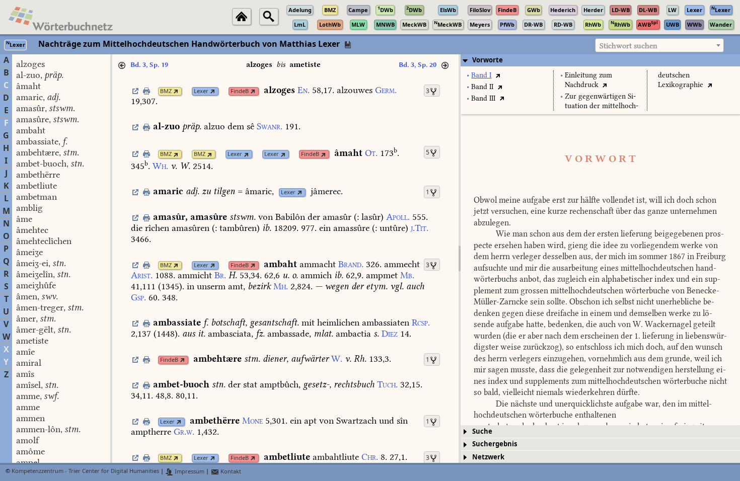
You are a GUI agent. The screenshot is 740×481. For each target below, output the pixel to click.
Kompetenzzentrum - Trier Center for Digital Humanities (85, 471)
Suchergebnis (494, 444)
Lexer (201, 91)
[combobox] (659, 45)
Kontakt (230, 471)
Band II (482, 87)
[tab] (600, 60)
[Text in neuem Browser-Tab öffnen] (497, 75)
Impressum (188, 471)
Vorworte (487, 60)
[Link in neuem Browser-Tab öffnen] (176, 91)
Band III (483, 98)
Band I (481, 75)
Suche (482, 431)
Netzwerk (488, 457)
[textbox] (659, 46)
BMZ (166, 91)
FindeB (240, 91)
